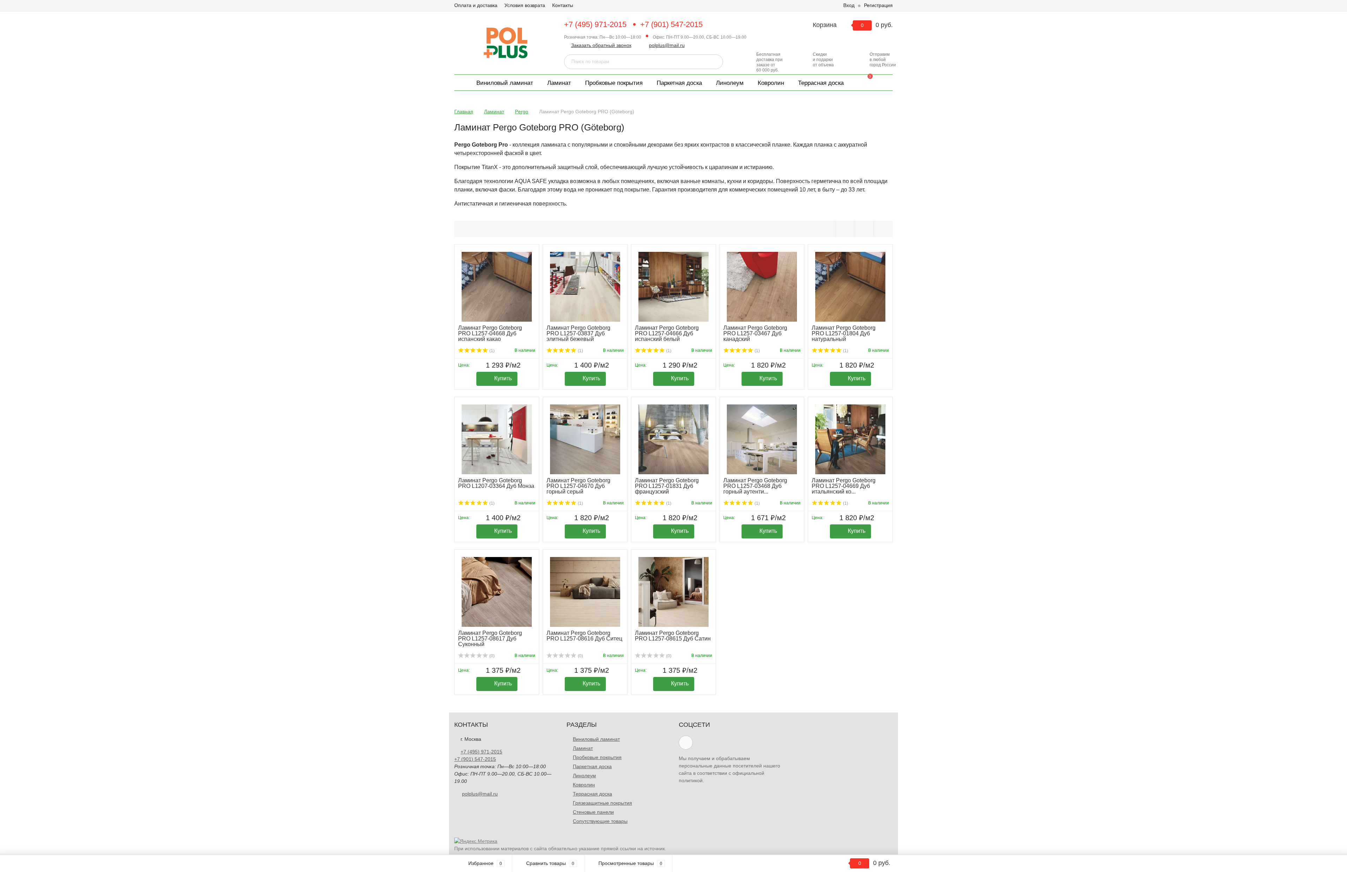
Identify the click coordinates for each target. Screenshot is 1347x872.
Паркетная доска (679, 83)
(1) (491, 350)
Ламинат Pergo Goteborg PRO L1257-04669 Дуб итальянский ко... (844, 486)
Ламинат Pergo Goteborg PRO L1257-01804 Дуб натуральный (844, 333)
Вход (849, 5)
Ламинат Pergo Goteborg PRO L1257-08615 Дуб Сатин (673, 636)
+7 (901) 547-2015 (671, 24)
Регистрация (878, 5)
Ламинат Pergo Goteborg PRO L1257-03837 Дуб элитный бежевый (578, 333)
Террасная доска (821, 83)
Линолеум (730, 83)
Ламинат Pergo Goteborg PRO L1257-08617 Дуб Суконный (490, 638)
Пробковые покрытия (614, 83)
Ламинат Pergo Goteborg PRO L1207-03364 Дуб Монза (496, 483)
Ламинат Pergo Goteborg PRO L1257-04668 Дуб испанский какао (490, 333)
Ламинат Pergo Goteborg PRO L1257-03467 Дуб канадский (755, 333)
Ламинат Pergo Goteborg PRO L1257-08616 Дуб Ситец (584, 636)
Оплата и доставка (475, 5)
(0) (491, 655)
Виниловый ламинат (504, 83)
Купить (503, 378)
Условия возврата (524, 5)
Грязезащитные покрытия (602, 803)
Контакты (562, 5)
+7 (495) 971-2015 (595, 24)
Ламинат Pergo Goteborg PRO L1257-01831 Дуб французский (667, 486)
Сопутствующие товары (600, 821)
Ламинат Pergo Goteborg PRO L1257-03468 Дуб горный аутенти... (755, 486)
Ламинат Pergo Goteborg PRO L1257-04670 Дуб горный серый (578, 486)
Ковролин (771, 83)
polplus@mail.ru (667, 45)
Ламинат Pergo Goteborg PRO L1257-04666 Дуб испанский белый (667, 333)
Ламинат (559, 83)
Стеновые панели (593, 812)
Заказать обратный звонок (601, 45)
